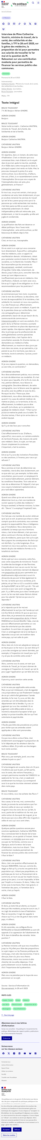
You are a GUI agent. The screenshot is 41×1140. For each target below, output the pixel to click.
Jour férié (6, 1005)
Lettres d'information (7, 1065)
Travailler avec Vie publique (9, 1077)
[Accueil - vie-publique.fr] (19, 4)
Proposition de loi (30, 1005)
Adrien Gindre (7, 89)
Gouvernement (8, 267)
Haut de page (9, 1015)
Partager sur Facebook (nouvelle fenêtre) (25, 24)
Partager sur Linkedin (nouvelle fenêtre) (35, 24)
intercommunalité (9, 321)
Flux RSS (4, 1074)
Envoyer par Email (14, 24)
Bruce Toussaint (7, 91)
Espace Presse (5, 1068)
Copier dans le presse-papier (19, 24)
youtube (25, 1053)
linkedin (19, 1053)
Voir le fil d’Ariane (6, 11)
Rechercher (33, 3)
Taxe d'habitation (19, 1009)
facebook (3, 1053)
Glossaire (4, 1080)
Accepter (6, 1129)
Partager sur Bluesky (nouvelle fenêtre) (3, 29)
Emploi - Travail (8, 1000)
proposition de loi (12, 572)
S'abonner (6, 1038)
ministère (17, 839)
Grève (18, 1000)
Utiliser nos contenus (7, 1071)
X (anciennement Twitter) (9, 1053)
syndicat (5, 410)
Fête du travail (16, 1005)
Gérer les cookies (9, 1135)
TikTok (35, 1053)
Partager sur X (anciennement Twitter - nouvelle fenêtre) (30, 24)
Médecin (26, 1000)
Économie (6, 74)
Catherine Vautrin (8, 84)
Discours (7, 18)
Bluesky (30, 1053)
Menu (38, 3)
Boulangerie (6, 1009)
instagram (14, 1053)
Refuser (17, 1129)
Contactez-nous (6, 1062)
